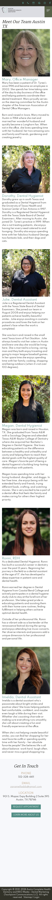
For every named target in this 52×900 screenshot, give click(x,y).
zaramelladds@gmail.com (26, 786)
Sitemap (27, 897)
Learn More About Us (26, 815)
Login (36, 897)
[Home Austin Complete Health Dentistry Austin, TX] (21, 10)
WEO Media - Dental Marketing (33, 892)
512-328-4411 (26, 777)
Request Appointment (26, 807)
